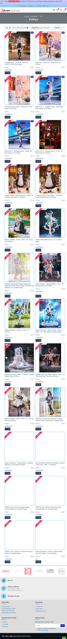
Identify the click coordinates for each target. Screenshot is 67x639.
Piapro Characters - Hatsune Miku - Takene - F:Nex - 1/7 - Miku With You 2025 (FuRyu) (49, 331)
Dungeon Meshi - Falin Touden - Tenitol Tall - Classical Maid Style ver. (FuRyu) (49, 196)
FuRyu (7, 67)
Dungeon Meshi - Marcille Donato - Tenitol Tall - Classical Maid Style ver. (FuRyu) (19, 196)
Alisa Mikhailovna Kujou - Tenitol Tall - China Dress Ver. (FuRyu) (18, 107)
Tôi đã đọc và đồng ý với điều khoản (46, 629)
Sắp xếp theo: (35, 27)
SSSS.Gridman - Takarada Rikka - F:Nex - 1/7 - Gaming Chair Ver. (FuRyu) (49, 285)
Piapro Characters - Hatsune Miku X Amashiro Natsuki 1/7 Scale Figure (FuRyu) (19, 464)
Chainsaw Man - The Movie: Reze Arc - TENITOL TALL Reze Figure (17, 63)
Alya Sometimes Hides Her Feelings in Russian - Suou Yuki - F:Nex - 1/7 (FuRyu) (50, 464)
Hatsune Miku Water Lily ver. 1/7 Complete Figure (48, 240)
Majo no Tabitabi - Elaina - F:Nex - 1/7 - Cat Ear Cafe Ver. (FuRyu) (19, 419)
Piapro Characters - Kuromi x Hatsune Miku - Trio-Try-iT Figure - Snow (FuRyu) (49, 552)
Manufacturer (34, 16)
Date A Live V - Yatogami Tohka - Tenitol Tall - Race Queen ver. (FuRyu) (49, 107)
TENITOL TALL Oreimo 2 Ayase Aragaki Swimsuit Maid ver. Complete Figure (17, 508)
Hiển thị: (57, 27)
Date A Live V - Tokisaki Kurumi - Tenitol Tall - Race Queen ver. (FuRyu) (19, 152)
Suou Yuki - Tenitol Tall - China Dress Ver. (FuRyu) (48, 63)
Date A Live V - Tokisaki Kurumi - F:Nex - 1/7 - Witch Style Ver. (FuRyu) (49, 152)
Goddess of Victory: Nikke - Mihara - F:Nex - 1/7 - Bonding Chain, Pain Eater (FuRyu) (50, 375)
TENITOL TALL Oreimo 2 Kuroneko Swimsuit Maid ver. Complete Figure (18, 552)
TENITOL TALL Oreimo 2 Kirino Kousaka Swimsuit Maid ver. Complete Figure (48, 508)
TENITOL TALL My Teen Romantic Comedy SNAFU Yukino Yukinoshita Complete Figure (49, 419)
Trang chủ (26, 16)
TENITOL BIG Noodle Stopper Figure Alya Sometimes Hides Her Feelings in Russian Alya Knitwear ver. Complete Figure (19, 285)
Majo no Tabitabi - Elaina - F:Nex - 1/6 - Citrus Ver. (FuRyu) (19, 240)
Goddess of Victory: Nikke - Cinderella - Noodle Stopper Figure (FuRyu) (19, 375)
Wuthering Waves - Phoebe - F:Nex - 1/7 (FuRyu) (17, 331)
